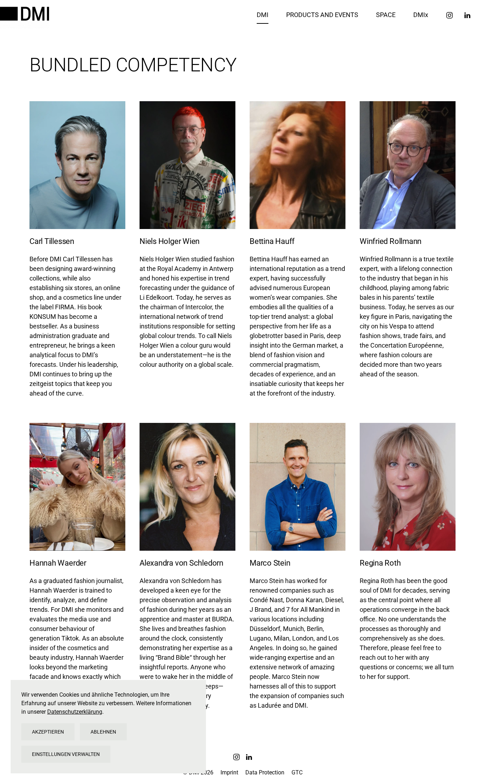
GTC (297, 772)
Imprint (229, 772)
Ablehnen (103, 732)
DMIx (420, 14)
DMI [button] (262, 14)
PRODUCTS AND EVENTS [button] (322, 14)
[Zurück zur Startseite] (25, 14)
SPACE (386, 14)
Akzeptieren (48, 732)
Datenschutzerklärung (74, 711)
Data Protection (264, 772)
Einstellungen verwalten (66, 754)
